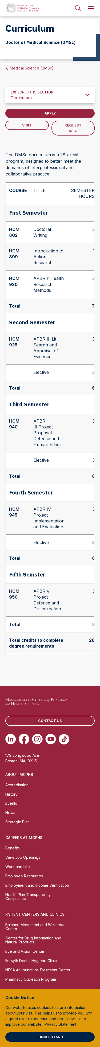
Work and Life (17, 866)
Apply (50, 113)
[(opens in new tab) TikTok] (64, 739)
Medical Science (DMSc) (32, 68)
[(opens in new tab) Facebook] (24, 739)
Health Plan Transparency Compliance (28, 896)
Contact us (50, 720)
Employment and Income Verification (37, 885)
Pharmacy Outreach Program (30, 979)
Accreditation (17, 785)
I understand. (50, 1037)
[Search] (77, 8)
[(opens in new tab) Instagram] (37, 739)
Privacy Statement (60, 1024)
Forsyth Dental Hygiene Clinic (31, 960)
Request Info (73, 128)
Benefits (12, 848)
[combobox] (50, 95)
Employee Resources (24, 876)
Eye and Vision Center (25, 951)
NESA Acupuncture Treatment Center (37, 970)
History (11, 794)
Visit (27, 125)
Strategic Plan (17, 822)
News (10, 812)
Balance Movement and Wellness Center (34, 926)
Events (11, 803)
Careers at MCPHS (23, 837)
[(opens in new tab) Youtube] (50, 739)
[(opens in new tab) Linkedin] (10, 739)
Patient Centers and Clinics (35, 914)
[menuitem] (77, 8)
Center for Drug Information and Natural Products (33, 940)
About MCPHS (19, 774)
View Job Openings (22, 857)
